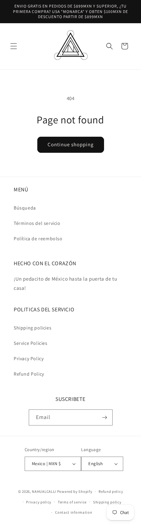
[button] (13, 46)
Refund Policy (29, 374)
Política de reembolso (38, 238)
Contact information (73, 512)
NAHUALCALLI (44, 491)
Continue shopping (71, 144)
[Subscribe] (104, 417)
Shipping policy (107, 502)
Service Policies (31, 343)
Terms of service (72, 502)
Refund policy (111, 491)
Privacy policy (38, 502)
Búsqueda (25, 208)
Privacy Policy (28, 358)
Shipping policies (32, 328)
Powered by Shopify (74, 491)
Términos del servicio (37, 223)
